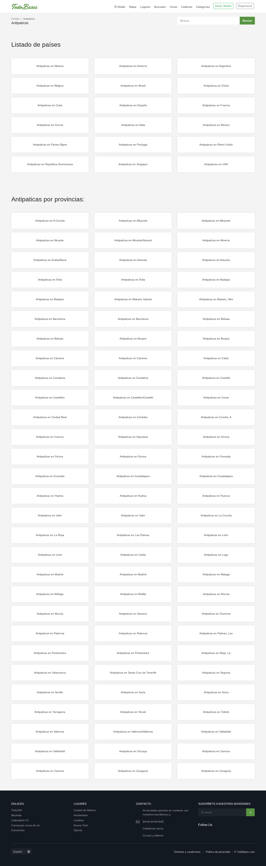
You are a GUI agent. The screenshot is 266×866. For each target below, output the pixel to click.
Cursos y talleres (153, 835)
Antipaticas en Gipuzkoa (133, 436)
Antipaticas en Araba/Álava (49, 259)
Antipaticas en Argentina (216, 66)
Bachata (16, 815)
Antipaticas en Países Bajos (50, 144)
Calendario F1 (20, 820)
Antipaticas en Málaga (216, 574)
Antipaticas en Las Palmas (133, 535)
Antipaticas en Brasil (133, 85)
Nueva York (81, 825)
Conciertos (18, 830)
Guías (173, 6)
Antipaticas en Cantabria (50, 377)
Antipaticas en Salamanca (50, 672)
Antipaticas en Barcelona (50, 318)
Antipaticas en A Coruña (50, 220)
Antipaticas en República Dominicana (50, 164)
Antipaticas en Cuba (50, 105)
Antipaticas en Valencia (50, 731)
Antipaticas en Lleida (133, 554)
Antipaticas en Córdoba (133, 417)
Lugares (145, 6)
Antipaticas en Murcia (216, 594)
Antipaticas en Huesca (216, 495)
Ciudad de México (85, 810)
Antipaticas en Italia (133, 124)
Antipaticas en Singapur (133, 164)
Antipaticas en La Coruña (216, 515)
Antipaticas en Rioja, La (216, 653)
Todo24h (16, 810)
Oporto (78, 830)
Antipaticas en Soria (133, 692)
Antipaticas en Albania (49, 66)
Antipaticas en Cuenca (50, 436)
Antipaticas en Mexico (216, 124)
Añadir (121, 6)
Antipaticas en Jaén (50, 515)
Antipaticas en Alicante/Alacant (133, 240)
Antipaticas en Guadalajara (133, 476)
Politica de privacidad (218, 851)
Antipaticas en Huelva (50, 495)
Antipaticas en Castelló (216, 377)
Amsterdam (81, 815)
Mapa (132, 6)
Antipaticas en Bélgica (49, 85)
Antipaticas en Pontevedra (50, 653)
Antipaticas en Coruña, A (216, 417)
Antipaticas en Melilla (133, 594)
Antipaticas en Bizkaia (216, 318)
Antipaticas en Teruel (133, 711)
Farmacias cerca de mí (25, 825)
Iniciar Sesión (223, 5)
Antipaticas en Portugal (133, 144)
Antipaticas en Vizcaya (133, 751)
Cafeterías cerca (153, 828)
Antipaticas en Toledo (216, 711)
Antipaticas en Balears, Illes (216, 299)
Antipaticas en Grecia (50, 124)
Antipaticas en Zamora (216, 751)
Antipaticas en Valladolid (216, 731)
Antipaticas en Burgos (133, 338)
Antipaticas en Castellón (50, 397)
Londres (79, 820)
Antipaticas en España (133, 105)
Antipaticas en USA (216, 164)
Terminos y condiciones (187, 851)
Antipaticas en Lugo (216, 554)
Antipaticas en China (216, 85)
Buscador (160, 6)
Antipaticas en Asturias (133, 259)
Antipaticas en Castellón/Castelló (133, 397)
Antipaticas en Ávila (50, 279)
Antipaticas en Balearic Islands (133, 299)
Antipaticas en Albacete (133, 220)
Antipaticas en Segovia (216, 672)
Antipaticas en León (216, 535)
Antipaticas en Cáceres (50, 358)
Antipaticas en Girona (216, 436)
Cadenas (186, 6)
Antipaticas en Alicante (50, 240)
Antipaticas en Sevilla (50, 692)
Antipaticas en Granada (216, 456)
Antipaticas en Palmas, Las (216, 633)
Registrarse (245, 5)
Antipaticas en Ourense (216, 613)
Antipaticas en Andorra (133, 66)
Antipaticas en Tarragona (49, 711)
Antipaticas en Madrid (50, 574)
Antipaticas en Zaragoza (133, 770)
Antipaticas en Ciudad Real (50, 417)
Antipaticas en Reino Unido (216, 144)
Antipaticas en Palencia (50, 633)
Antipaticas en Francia (216, 105)
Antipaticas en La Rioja (50, 535)
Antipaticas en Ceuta (216, 397)
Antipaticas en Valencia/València (133, 731)
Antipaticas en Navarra (133, 613)
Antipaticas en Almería (216, 240)
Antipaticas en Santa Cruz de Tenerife (133, 672)
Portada (15, 19)
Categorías (203, 6)
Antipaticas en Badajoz (216, 279)
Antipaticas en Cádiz (216, 358)
